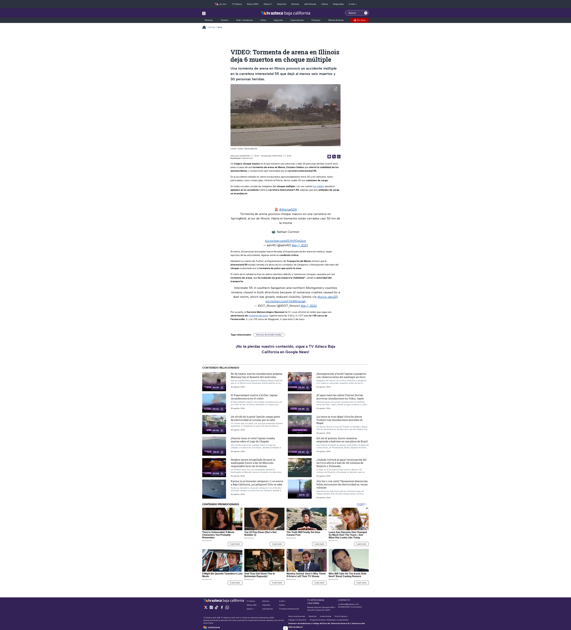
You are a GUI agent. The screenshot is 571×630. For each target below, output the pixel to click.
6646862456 (344, 607)
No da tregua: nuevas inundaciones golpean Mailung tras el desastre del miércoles (256, 375)
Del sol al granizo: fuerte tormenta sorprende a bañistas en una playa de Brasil (342, 439)
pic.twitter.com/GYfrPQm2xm (285, 241)
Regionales (338, 4)
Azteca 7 (268, 4)
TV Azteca (237, 4)
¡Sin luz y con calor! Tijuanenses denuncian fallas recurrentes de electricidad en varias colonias (342, 484)
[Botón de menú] (204, 13)
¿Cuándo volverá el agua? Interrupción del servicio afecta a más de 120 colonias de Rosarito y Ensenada (341, 462)
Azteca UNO (253, 4)
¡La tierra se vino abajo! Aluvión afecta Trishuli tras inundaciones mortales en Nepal (339, 420)
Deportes (281, 4)
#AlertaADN (288, 209)
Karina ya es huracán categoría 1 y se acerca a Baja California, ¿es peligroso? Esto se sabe (257, 483)
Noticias (295, 4)
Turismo (224, 20)
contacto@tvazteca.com (348, 604)
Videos (324, 4)
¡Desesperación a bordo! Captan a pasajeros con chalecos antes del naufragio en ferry (341, 375)
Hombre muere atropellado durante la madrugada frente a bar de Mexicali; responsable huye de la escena (253, 462)
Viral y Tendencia (244, 20)
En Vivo (361, 20)
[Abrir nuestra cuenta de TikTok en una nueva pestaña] (216, 607)
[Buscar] (365, 13)
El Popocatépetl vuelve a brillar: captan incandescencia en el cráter (254, 397)
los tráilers (318, 186)
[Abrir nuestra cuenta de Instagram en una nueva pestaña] (211, 607)
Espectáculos (297, 20)
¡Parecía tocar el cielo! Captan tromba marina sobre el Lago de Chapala (253, 439)
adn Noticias (310, 4)
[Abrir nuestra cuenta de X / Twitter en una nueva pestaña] (206, 607)
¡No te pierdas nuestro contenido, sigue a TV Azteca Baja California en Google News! (285, 349)
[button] (285, 628)
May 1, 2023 (300, 245)
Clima (263, 20)
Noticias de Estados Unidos (269, 335)
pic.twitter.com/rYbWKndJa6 (285, 301)
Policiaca (316, 20)
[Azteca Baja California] (285, 13)
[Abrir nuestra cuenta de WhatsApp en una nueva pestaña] (227, 607)
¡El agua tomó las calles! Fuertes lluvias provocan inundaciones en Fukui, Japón (340, 397)
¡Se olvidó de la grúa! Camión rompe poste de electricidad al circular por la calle (255, 418)
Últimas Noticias (336, 20)
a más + (353, 4)
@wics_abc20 (327, 297)
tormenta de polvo (258, 315)
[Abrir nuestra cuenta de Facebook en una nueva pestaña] (222, 607)
